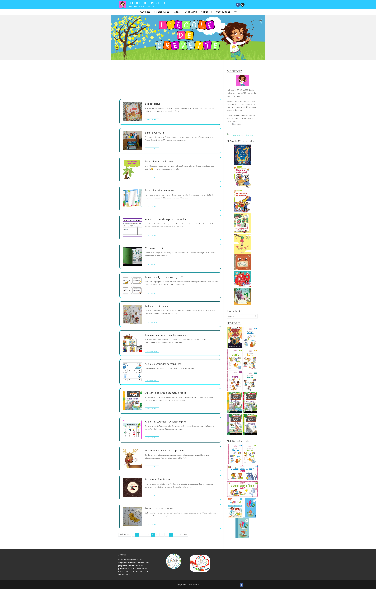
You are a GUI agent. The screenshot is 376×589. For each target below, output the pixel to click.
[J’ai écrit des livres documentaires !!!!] (132, 400)
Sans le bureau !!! (154, 132)
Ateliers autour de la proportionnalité (166, 219)
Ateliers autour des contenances (163, 363)
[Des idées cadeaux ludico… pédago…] (132, 458)
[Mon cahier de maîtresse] (132, 169)
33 (175, 535)
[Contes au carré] (132, 256)
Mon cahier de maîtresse (159, 161)
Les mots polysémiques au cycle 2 (164, 277)
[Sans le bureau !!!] (132, 140)
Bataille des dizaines (156, 306)
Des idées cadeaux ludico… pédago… (165, 450)
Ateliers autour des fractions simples (165, 421)
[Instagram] (242, 5)
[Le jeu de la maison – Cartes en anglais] (132, 343)
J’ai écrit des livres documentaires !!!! (165, 392)
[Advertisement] (169, 84)
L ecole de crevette (146, 3)
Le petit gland (152, 103)
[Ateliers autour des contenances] (132, 372)
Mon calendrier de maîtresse (161, 190)
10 (157, 535)
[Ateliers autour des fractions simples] (132, 429)
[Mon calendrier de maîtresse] (132, 198)
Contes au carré (154, 248)
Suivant (183, 535)
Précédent (125, 535)
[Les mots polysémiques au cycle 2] (132, 285)
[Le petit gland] (132, 111)
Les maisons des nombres (159, 508)
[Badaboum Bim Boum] (132, 487)
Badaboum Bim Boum (157, 479)
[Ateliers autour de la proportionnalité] (132, 227)
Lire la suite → (152, 120)
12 (167, 535)
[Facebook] (238, 5)
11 (162, 535)
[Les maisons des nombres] (132, 516)
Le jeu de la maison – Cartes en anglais (166, 335)
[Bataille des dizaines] (132, 314)
